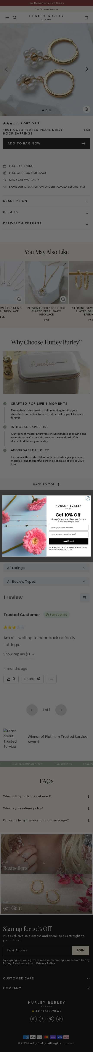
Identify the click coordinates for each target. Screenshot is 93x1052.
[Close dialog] (88, 498)
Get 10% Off (68, 541)
